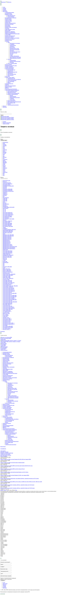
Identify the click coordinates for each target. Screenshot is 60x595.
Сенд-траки (7, 76)
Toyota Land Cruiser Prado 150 (9, 291)
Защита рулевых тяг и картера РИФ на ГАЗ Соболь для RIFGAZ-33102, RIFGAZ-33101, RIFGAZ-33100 (21, 481)
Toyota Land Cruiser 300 (7, 306)
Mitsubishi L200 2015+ (7, 236)
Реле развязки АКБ (11, 102)
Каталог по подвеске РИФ (5, 338)
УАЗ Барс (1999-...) (6, 317)
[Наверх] (0, 593)
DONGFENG (5, 142)
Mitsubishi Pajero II (6, 241)
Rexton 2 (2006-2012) (7, 270)
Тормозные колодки (9, 83)
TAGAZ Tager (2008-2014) (8, 278)
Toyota (4, 171)
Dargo (4, 201)
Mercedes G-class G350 (7, 232)
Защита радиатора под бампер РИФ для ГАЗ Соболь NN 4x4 (12, 468)
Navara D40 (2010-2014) (7, 252)
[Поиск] (0, 109)
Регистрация (3, 5)
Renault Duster (5, 262)
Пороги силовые (8, 64)
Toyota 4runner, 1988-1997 (8, 286)
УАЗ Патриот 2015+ (7, 320)
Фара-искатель (10, 75)
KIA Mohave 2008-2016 (7, 221)
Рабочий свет (10, 73)
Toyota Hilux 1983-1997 (7, 280)
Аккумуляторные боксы (12, 91)
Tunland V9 (5, 194)
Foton (4, 148)
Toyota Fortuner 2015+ (7, 284)
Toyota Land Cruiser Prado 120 (9, 290)
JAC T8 (4, 210)
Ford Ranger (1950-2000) (7, 189)
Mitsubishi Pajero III (6, 242)
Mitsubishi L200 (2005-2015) (8, 235)
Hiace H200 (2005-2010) (7, 303)
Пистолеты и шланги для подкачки (12, 37)
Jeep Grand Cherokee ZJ (7, 215)
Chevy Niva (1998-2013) (7, 183)
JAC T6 (4, 209)
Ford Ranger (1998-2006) (7, 190)
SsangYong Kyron (6, 273)
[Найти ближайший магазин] (0, 129)
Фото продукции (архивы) (5, 455)
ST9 (3, 265)
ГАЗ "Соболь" (5, 314)
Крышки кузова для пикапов (11, 27)
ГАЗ (3, 174)
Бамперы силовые (8, 14)
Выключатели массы (12, 92)
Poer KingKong (6, 197)
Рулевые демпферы (9, 66)
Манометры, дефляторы (10, 31)
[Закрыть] (0, 110)
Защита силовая (8, 19)
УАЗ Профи (5, 325)
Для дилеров (3, 450)
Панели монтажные (11, 100)
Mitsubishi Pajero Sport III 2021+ (9, 248)
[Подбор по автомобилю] (0, 134)
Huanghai (4, 151)
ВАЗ (4, 173)
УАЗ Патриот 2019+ (7, 321)
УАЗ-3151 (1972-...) (6, 329)
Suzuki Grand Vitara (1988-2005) (9, 274)
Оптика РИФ (3, 344)
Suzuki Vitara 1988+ (6, 277)
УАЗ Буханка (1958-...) (7, 318)
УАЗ (3, 175)
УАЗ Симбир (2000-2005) (8, 326)
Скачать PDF (3, 339)
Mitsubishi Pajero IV (6, 243)
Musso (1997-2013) (6, 268)
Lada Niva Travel (6, 312)
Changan (4, 144)
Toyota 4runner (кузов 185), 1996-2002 (10, 285)
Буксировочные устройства (10, 17)
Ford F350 (5, 188)
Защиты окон (7, 21)
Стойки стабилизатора (14, 56)
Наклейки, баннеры (4, 451)
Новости (4, 105)
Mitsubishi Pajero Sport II (7, 245)
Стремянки (12, 44)
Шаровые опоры (8, 86)
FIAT (4, 146)
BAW (4, 143)
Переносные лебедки (9, 36)
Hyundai (4, 153)
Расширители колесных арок (11, 65)
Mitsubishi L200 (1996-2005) (8, 234)
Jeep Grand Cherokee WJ (7, 212)
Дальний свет (10, 70)
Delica (4, 233)
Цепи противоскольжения (10, 85)
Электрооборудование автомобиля (12, 90)
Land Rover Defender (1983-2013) (9, 229)
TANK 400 (5, 199)
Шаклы (9, 82)
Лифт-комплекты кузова (10, 29)
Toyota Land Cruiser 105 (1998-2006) (10, 301)
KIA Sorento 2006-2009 (7, 224)
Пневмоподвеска (8, 40)
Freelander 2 (5, 228)
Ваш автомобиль (3, 456)
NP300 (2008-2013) (6, 253)
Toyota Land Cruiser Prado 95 (8, 289)
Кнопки (11, 95)
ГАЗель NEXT (5, 315)
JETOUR (4, 157)
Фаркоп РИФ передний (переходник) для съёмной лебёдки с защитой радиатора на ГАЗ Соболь (19, 478)
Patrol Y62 (5, 258)
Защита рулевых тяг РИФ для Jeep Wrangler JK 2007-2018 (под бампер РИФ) (15, 459)
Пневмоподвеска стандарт (15, 61)
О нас (4, 7)
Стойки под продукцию (5, 454)
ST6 (3, 263)
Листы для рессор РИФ (12, 63)
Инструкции (3, 446)
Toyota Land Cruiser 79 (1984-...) (9, 297)
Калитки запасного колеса (10, 23)
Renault (4, 165)
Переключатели (13, 96)
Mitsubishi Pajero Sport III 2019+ (9, 247)
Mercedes (4, 161)
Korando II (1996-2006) (7, 266)
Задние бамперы (11, 16)
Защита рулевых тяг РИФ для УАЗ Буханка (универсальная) (12, 462)
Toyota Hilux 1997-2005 (7, 281)
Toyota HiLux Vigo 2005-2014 (8, 282)
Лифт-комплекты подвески (15, 58)
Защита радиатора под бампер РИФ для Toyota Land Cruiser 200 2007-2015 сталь (16, 465)
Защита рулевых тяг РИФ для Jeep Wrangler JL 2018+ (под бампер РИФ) (14, 475)
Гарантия (5, 10)
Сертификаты (3, 448)
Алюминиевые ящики (9, 12)
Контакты (5, 107)
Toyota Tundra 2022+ (7, 310)
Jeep (3, 156)
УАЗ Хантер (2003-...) (7, 328)
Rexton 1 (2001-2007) (7, 269)
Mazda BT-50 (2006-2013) (8, 231)
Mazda (4, 160)
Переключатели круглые (15, 97)
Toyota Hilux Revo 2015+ (8, 283)
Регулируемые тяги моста (15, 51)
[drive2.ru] (3, 593)
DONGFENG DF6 (6, 180)
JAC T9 (4, 211)
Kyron (4, 267)
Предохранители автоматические (14, 101)
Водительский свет (11, 69)
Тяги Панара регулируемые (15, 57)
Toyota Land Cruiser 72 (7, 294)
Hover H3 (5, 195)
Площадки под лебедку (9, 39)
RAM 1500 (5, 261)
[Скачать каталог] (0, 332)
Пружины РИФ (3, 347)
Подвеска (7, 41)
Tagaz (4, 170)
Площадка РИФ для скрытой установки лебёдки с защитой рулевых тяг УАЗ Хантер (17, 484)
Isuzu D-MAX (5, 208)
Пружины (12, 50)
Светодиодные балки (12, 74)
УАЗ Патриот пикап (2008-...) (8, 323)
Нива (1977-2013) (6, 313)
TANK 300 (5, 198)
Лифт (9, 42)
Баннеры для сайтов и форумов (6, 452)
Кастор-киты (12, 47)
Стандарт (9, 59)
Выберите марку (4, 140)
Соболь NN (5, 316)
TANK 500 (5, 200)
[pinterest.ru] (6, 2)
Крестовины (7, 25)
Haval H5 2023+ (6, 203)
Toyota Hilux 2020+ (6, 304)
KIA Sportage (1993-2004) (8, 226)
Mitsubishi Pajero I (6, 240)
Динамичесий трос (11, 78)
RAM (4, 164)
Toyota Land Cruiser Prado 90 (8, 287)
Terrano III (5, 259)
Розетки (9, 103)
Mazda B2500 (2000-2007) (8, 230)
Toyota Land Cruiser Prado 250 (9, 308)
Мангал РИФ (7, 30)
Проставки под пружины (15, 43)
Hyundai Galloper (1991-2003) (8, 207)
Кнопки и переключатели (13, 94)
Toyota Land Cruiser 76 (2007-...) (9, 298)
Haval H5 (4, 202)
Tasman (4, 227)
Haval (4, 150)
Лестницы (7, 28)
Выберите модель (4, 178)
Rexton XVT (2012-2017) (8, 272)
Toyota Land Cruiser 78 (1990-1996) (10, 296)
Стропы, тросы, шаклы (9, 77)
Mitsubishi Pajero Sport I (7, 244)
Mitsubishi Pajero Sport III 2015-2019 (10, 246)
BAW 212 (5, 181)
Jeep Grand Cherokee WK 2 (8, 214)
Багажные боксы (8, 13)
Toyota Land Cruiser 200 (7, 302)
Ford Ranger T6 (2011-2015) (8, 191)
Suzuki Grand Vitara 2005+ (8, 275)
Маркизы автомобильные (10, 32)
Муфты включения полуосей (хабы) (12, 33)
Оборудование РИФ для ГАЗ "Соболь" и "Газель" (10, 341)
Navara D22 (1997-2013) (7, 250)
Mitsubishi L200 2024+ (7, 239)
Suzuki (4, 168)
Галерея (4, 9)
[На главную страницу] (0, 1)
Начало (1, 490)
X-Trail (4, 260)
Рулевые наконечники (9, 67)
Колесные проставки (9, 24)
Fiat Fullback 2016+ (6, 184)
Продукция (5, 11)
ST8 (3, 264)
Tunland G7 (5, 192)
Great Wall (5, 149)
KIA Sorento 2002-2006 (7, 223)
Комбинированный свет (12, 71)
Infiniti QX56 (5, 249)
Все (16, 490)
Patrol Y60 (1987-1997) (7, 256)
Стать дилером (3, 557)
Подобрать (2, 331)
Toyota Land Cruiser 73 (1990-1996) (10, 295)
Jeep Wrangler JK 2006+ (7, 216)
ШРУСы (7, 87)
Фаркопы (7, 84)
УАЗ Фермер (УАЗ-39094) (8, 327)
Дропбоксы (12, 46)
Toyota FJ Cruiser (6, 279)
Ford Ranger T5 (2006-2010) (8, 185)
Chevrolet (4, 145)
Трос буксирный (11, 81)
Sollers (4, 166)
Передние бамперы (11, 15)
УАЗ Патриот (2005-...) (7, 319)
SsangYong (5, 167)
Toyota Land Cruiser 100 (7, 300)
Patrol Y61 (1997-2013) (7, 257)
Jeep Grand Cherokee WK (8, 213)
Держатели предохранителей (13, 93)
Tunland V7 (5, 193)
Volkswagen (5, 172)
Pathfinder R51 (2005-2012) (8, 255)
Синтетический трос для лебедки (14, 79)
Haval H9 (4, 205)
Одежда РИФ (7, 34)
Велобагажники (8, 18)
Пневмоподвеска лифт (14, 48)
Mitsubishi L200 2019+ (7, 238)
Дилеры (4, 8)
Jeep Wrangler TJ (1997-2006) (8, 218)
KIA (4, 158)
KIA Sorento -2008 (6, 222)
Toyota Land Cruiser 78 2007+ (8, 307)
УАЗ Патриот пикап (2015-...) (8, 324)
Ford (4, 147)
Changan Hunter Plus (7, 182)
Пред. (5, 490)
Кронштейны (7, 26)
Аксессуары (12, 99)
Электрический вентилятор (13, 104)
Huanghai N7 (5, 206)
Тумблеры (12, 98)
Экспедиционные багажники (11, 88)
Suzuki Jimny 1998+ (6, 276)
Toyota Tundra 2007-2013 (8, 309)
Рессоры (11, 53)
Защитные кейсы (8, 20)
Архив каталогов (3, 350)
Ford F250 (5, 186)
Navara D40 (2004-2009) (7, 251)
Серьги (11, 54)
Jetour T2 (4, 219)
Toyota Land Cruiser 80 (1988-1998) (10, 299)
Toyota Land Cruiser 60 (7, 292)
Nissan (4, 163)
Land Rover (5, 159)
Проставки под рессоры (14, 49)
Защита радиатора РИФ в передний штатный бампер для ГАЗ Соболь (14, 472)
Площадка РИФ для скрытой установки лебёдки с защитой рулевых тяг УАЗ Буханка (17, 488)
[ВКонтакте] (4, 593)
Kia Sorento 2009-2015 (7, 225)
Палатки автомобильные (10, 35)
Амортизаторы (13, 45)
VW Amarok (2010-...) (7, 311)
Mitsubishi (5, 162)
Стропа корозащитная (12, 80)
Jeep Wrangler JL (6, 217)
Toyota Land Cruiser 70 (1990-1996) (10, 293)
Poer (4, 196)
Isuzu (4, 154)
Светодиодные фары (9, 68)
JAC (4, 155)
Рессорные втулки (13, 52)
